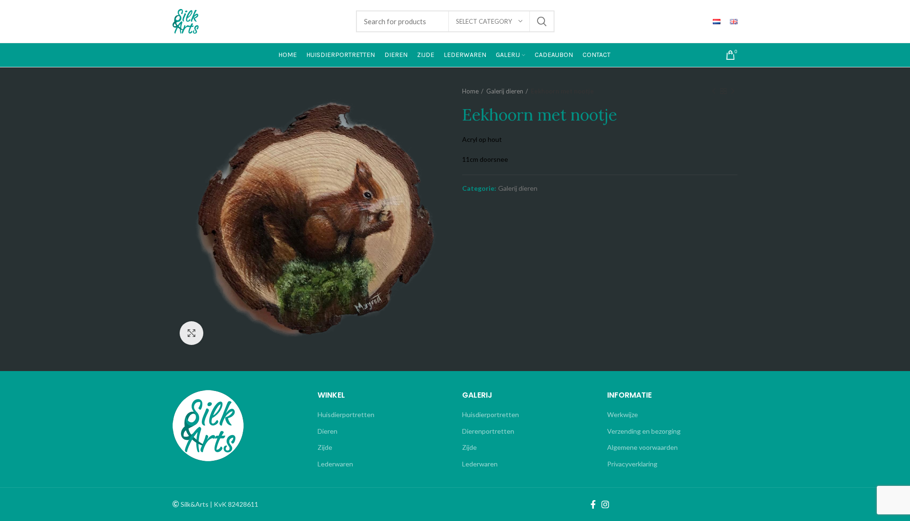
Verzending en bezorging (644, 431)
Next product (732, 91)
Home (470, 91)
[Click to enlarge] (191, 333)
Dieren (327, 431)
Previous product (714, 91)
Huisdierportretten (346, 414)
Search (542, 21)
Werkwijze (622, 414)
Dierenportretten (488, 431)
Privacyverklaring (632, 464)
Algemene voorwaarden (642, 447)
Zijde (325, 447)
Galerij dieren (504, 91)
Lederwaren (335, 464)
